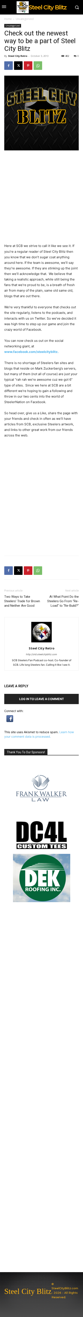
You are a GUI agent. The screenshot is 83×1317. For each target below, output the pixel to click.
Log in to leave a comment (41, 699)
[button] (9, 721)
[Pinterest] (28, 65)
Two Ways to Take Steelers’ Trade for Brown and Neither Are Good (22, 601)
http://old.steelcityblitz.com (41, 654)
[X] (18, 65)
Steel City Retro (17, 55)
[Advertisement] (41, 507)
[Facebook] (8, 65)
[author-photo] (41, 642)
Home (8, 19)
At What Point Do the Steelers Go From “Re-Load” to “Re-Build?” (63, 601)
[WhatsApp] (38, 65)
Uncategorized (25, 19)
